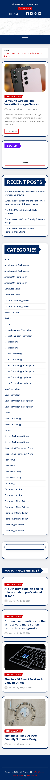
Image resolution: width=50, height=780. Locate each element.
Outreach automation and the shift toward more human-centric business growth (25, 624)
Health (7, 318)
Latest (7, 324)
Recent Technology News (16, 436)
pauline (12, 109)
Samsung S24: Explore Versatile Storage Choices (21, 102)
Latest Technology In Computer (19, 365)
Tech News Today (12, 471)
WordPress (39, 772)
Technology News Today (16, 513)
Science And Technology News (18, 448)
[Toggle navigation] (25, 39)
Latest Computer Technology (18, 330)
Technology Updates (14, 524)
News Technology (12, 418)
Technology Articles (13, 489)
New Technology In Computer (18, 400)
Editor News (18, 775)
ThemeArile (32, 775)
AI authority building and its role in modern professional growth (23, 592)
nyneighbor (25, 25)
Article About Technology (16, 265)
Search (12, 145)
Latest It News (11, 341)
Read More (11, 131)
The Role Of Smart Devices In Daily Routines (24, 681)
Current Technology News (16, 300)
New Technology (12, 389)
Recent (7, 430)
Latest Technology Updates (17, 377)
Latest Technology (13, 353)
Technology (10, 483)
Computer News (12, 288)
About (7, 259)
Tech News (9, 459)
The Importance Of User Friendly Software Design (21, 737)
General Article (11, 312)
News (7, 412)
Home (6, 50)
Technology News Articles (16, 501)
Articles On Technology (15, 277)
